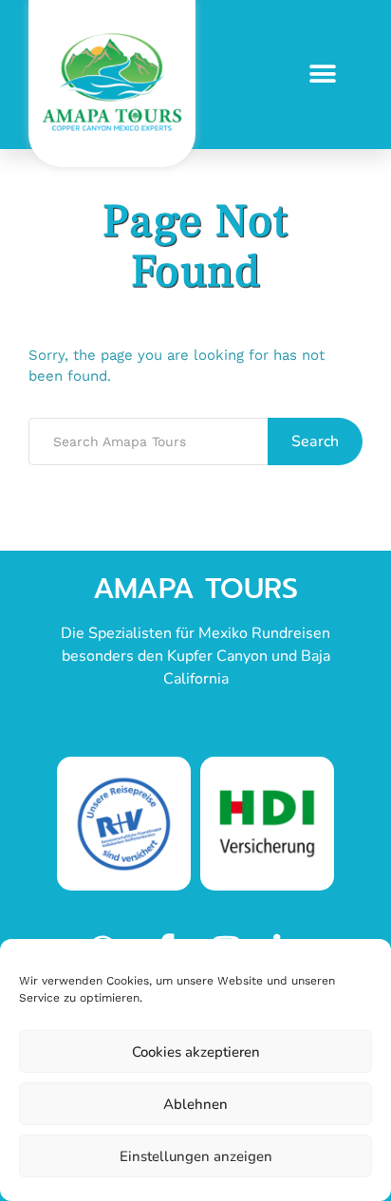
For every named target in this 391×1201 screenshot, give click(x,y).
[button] (322, 74)
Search (315, 441)
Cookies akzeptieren (196, 1051)
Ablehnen (195, 1104)
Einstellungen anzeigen (196, 1156)
